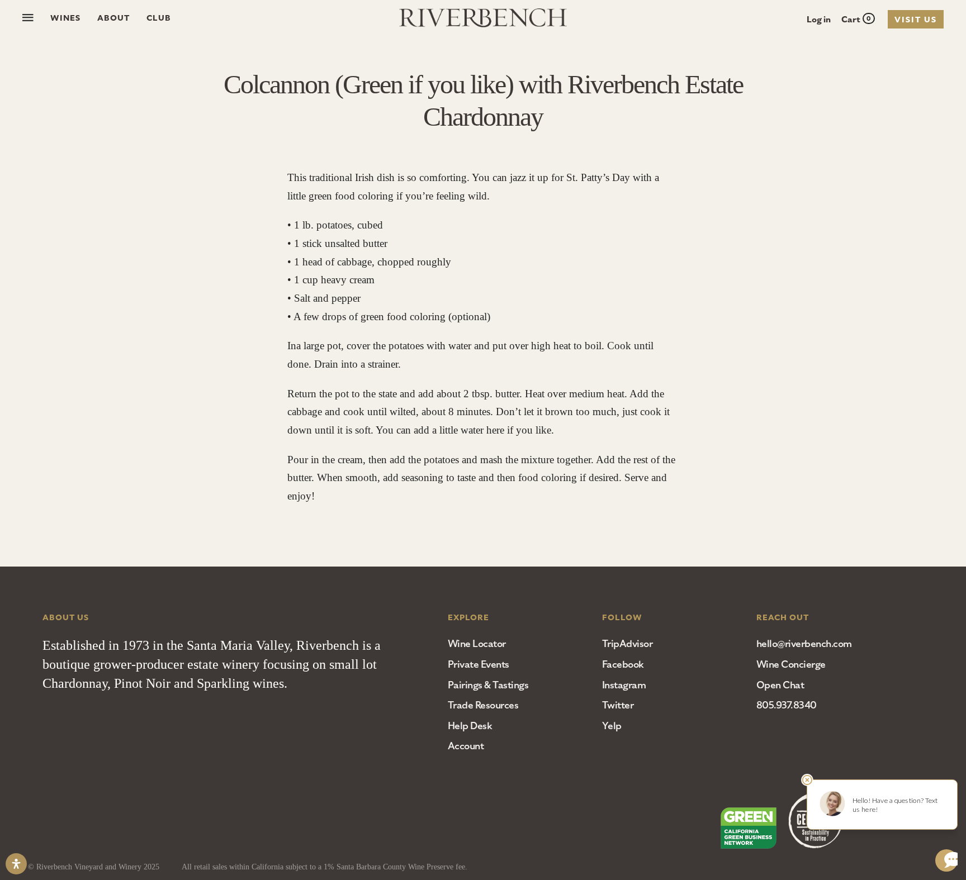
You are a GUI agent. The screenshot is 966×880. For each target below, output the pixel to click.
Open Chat (780, 685)
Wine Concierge (791, 664)
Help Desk (470, 725)
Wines (65, 17)
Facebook (623, 664)
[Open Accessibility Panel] (16, 863)
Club (158, 17)
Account (466, 746)
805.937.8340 (786, 705)
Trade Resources (483, 705)
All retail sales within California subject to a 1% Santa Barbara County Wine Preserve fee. (324, 867)
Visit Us (915, 19)
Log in (819, 19)
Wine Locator (477, 643)
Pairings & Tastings (488, 685)
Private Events (478, 664)
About (113, 17)
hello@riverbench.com (804, 643)
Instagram (624, 685)
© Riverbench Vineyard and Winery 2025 (93, 867)
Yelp (612, 725)
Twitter (618, 705)
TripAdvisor (627, 643)
